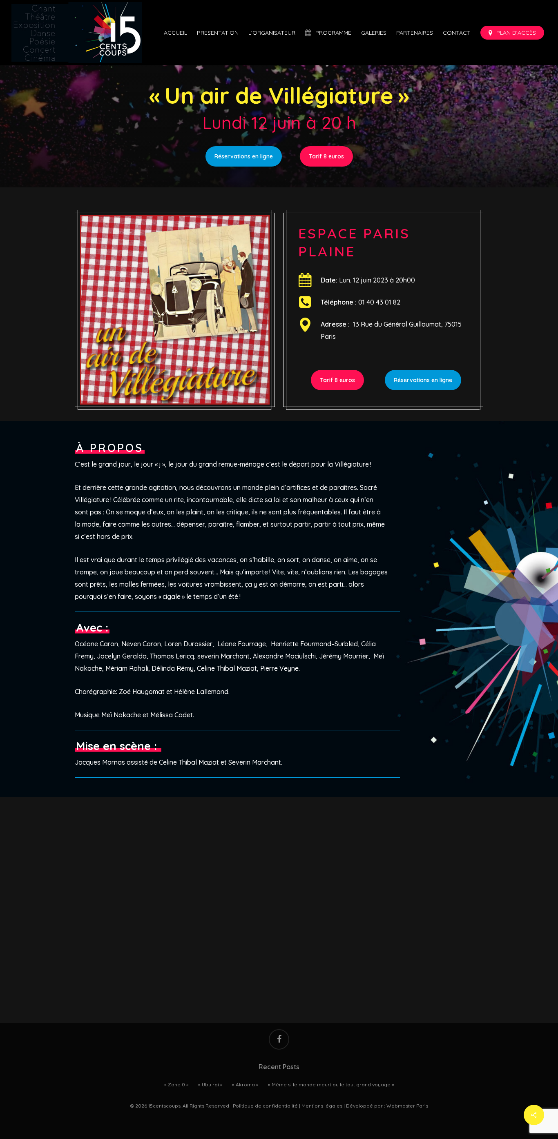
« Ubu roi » (210, 1084)
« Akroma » (245, 1084)
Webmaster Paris (407, 1106)
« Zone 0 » (176, 1084)
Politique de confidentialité (265, 1106)
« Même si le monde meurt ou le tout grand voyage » (331, 1084)
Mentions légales (321, 1106)
